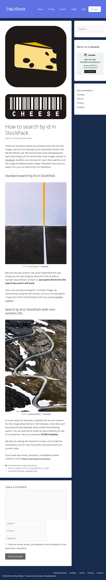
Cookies (81, 94)
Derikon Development (46, 576)
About (40, 9)
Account (94, 9)
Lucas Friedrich (34, 414)
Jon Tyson (34, 266)
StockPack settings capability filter (23, 471)
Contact (62, 9)
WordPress (32, 465)
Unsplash (10, 159)
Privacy (80, 102)
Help (24, 465)
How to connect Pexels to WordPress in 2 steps (28, 468)
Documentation (14, 465)
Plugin (74, 9)
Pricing (51, 9)
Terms (80, 98)
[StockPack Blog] (15, 8)
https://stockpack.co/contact (36, 458)
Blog (84, 9)
